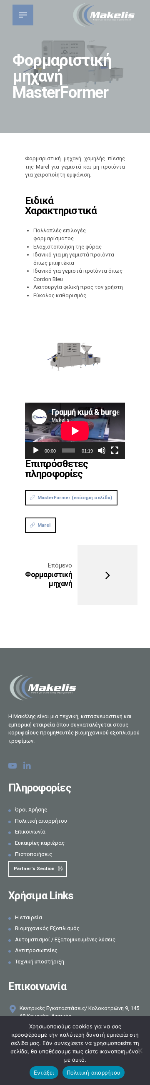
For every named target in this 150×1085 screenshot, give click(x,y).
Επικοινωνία (30, 832)
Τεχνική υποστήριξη (39, 961)
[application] (75, 431)
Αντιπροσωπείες (36, 950)
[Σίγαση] (102, 450)
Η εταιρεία (28, 917)
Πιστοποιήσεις (33, 854)
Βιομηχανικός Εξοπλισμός (47, 928)
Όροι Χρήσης (31, 809)
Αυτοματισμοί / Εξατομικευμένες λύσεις (65, 939)
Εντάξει (44, 1072)
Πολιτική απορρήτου (41, 821)
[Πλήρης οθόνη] (114, 450)
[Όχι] (139, 1050)
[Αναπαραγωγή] (36, 450)
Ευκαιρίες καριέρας (40, 843)
